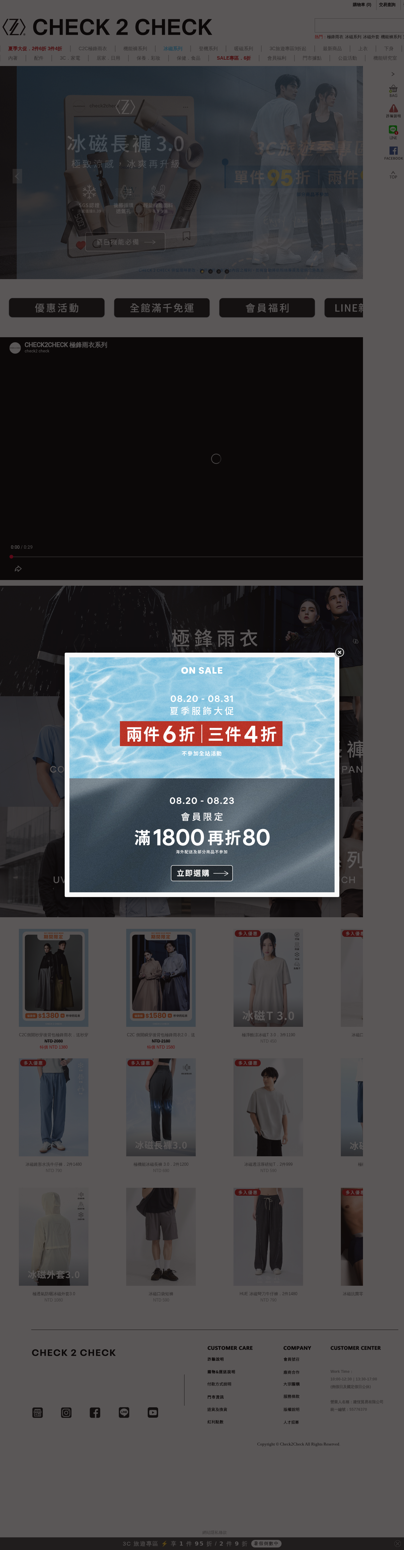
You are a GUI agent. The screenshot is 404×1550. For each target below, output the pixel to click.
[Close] (339, 652)
